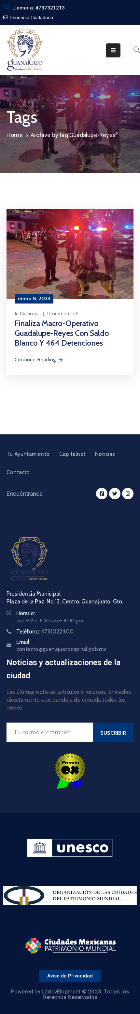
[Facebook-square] (101, 493)
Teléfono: (45, 631)
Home (15, 135)
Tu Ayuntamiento (28, 454)
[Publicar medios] (70, 253)
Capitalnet (72, 454)
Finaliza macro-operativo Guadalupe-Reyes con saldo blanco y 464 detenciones (62, 333)
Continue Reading (35, 359)
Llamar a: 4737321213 (38, 8)
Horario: (25, 613)
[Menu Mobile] (113, 50)
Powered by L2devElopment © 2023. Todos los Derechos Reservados (70, 994)
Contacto (18, 472)
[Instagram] (127, 493)
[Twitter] (114, 493)
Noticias (29, 313)
